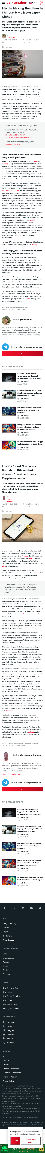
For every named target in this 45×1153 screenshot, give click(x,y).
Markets (6, 927)
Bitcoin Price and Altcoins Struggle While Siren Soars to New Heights (30, 443)
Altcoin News (7, 743)
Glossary (6, 974)
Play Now (41, 1148)
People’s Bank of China (10, 191)
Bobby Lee (27, 614)
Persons (6, 962)
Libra (4, 566)
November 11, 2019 (13, 144)
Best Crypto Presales (11, 996)
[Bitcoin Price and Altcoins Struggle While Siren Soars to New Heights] (9, 445)
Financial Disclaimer (11, 1077)
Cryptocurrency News (11, 310)
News (23, 310)
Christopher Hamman (11, 500)
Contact (6, 1060)
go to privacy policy (31, 1141)
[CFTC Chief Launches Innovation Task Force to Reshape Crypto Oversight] (9, 412)
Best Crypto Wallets (11, 1008)
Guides (5, 970)
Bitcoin (34, 161)
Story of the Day (9, 923)
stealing (32, 220)
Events (5, 966)
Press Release (8, 940)
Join (22, 353)
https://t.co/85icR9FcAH (15, 135)
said (37, 573)
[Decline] (39, 1129)
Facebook (25, 556)
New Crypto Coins (10, 1000)
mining (34, 244)
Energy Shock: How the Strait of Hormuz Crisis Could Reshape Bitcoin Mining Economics (29, 427)
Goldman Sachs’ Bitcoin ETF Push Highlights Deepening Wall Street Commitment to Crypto (29, 393)
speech (27, 299)
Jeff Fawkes (11, 37)
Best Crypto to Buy (10, 988)
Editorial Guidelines (11, 1068)
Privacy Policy (8, 1081)
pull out (31, 732)
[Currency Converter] (41, 3)
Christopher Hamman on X (11, 774)
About (5, 1056)
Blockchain (7, 936)
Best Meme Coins (10, 1004)
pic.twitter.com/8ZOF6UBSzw (17, 137)
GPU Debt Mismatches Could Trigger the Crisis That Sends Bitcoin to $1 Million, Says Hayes (29, 376)
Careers (6, 1064)
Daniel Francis (24, 382)
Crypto (5, 932)
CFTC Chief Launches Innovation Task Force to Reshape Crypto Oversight (29, 410)
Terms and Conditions (12, 1072)
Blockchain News (20, 307)
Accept (15, 1141)
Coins (5, 954)
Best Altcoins (8, 992)
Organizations (8, 958)
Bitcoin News (7, 307)
